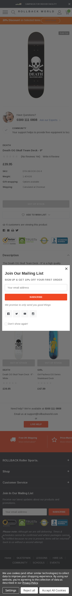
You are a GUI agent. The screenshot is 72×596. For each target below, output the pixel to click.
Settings (10, 590)
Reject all (29, 590)
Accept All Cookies (54, 590)
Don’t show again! (18, 323)
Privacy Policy (30, 582)
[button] (66, 268)
